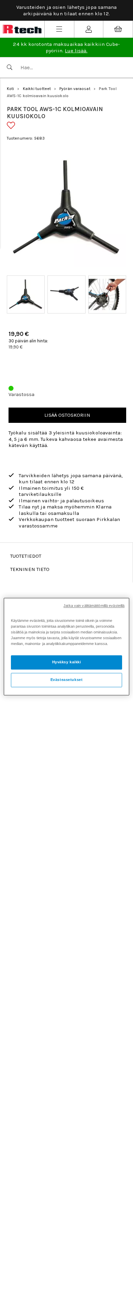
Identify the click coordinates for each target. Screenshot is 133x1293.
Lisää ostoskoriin (67, 415)
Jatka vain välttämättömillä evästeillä (93, 606)
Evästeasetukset (66, 680)
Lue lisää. (76, 51)
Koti (10, 88)
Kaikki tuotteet (37, 88)
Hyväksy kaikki (66, 662)
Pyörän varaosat (74, 88)
